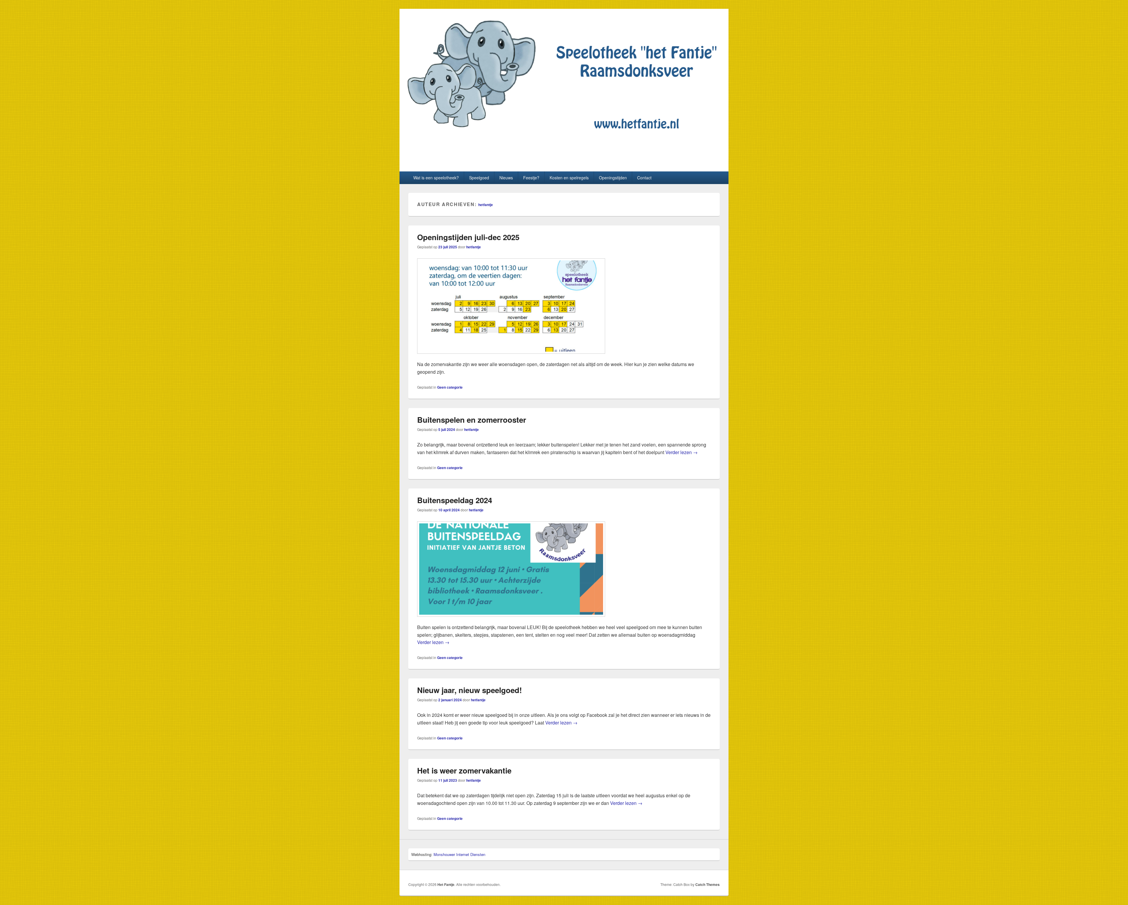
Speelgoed (479, 178)
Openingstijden (613, 178)
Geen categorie (450, 387)
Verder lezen (681, 452)
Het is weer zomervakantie (464, 770)
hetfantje (485, 204)
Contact (644, 178)
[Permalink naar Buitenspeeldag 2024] (511, 619)
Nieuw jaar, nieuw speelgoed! (469, 690)
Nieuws (506, 178)
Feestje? (531, 178)
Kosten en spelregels (569, 178)
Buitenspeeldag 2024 (454, 500)
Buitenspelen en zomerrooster (471, 419)
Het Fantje (433, 156)
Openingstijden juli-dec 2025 (468, 237)
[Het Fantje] (564, 138)
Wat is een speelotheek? (436, 178)
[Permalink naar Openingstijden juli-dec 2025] (511, 356)
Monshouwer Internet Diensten (459, 854)
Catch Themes (707, 884)
